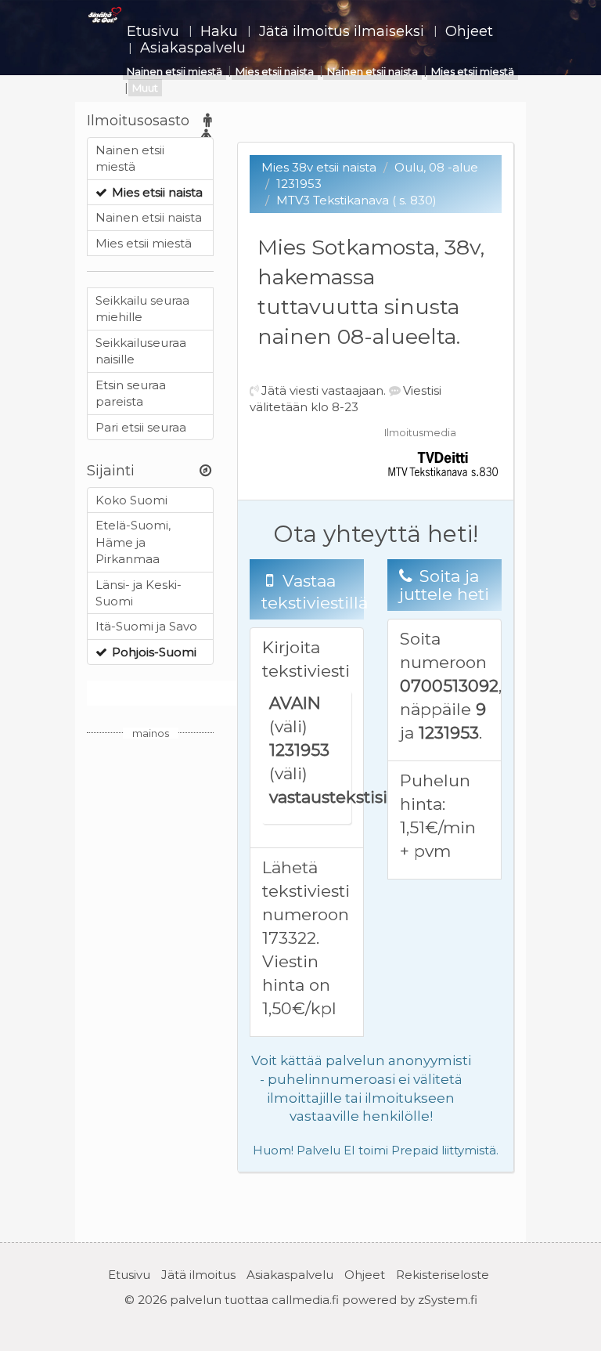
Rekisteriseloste (442, 1274)
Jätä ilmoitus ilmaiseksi (341, 31)
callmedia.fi (305, 1299)
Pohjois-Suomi (154, 652)
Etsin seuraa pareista (130, 393)
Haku (219, 31)
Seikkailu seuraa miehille (142, 308)
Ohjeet (469, 31)
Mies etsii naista (275, 71)
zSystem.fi (447, 1299)
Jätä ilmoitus (198, 1274)
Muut (145, 87)
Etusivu (153, 31)
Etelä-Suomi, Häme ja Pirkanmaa (133, 542)
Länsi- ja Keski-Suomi (138, 593)
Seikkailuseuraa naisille (140, 351)
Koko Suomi (131, 500)
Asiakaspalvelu (193, 47)
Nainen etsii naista (372, 71)
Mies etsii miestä (472, 71)
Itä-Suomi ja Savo (146, 626)
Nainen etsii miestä (174, 71)
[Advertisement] (150, 984)
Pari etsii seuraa (140, 427)
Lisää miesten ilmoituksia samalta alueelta (211, 693)
